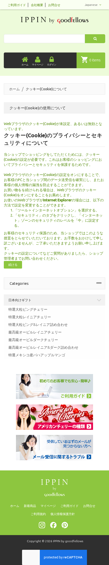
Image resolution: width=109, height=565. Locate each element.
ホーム (14, 89)
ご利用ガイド (17, 5)
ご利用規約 (38, 514)
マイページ (48, 505)
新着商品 (30, 505)
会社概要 (37, 5)
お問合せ (54, 5)
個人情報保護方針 (62, 514)
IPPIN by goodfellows (68, 541)
